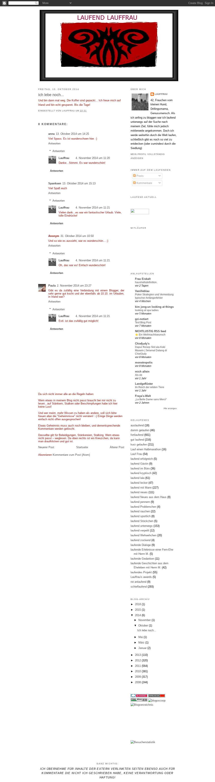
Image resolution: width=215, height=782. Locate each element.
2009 (138, 676)
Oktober (143, 625)
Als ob (138, 375)
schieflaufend (139, 586)
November (145, 620)
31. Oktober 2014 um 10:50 (77, 236)
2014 (138, 615)
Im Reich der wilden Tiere (149, 387)
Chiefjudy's (142, 343)
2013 (138, 655)
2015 (138, 609)
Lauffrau (69, 111)
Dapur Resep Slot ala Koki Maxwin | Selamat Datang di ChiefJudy (151, 350)
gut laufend (137, 439)
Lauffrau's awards (141, 577)
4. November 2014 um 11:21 (93, 207)
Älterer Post (117, 447)
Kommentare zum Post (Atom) (71, 454)
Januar (142, 648)
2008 (138, 682)
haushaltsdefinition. (146, 282)
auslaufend (137, 425)
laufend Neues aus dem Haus (148, 497)
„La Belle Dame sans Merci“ (151, 399)
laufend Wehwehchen (143, 535)
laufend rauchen (140, 511)
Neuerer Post (46, 447)
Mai (141, 637)
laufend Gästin (139, 463)
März (141, 642)
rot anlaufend (138, 581)
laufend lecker (139, 482)
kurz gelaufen (139, 444)
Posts (140, 175)
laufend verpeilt (140, 530)
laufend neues (139, 492)
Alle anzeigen (170, 408)
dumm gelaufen (140, 430)
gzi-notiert (141, 319)
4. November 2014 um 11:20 (93, 158)
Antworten (54, 143)
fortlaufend (137, 434)
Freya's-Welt (143, 396)
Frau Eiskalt (143, 278)
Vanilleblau (142, 291)
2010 (138, 671)
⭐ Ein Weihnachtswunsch (150, 334)
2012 (138, 660)
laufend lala (137, 478)
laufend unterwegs (142, 525)
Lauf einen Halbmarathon (146, 449)
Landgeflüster (144, 383)
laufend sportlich (141, 516)
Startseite (82, 447)
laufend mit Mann (141, 487)
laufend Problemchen (143, 506)
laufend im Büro (140, 468)
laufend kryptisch (141, 473)
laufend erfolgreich (142, 458)
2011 (138, 665)
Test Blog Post (143, 322)
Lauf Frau (136, 454)
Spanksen (54, 183)
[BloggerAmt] (142, 704)
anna (51, 133)
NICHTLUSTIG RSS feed (150, 331)
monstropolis (143, 362)
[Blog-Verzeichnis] (139, 696)
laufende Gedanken (142, 558)
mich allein (142, 371)
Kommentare (144, 183)
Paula (52, 285)
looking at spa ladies (147, 310)
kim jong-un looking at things (154, 306)
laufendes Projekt (141, 572)
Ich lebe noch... (146, 630)
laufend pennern (140, 501)
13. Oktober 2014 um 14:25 (72, 133)
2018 (138, 604)
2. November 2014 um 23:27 (74, 285)
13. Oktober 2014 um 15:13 (79, 183)
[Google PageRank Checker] (139, 700)
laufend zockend (141, 540)
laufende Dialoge (141, 545)
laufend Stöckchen (142, 521)
